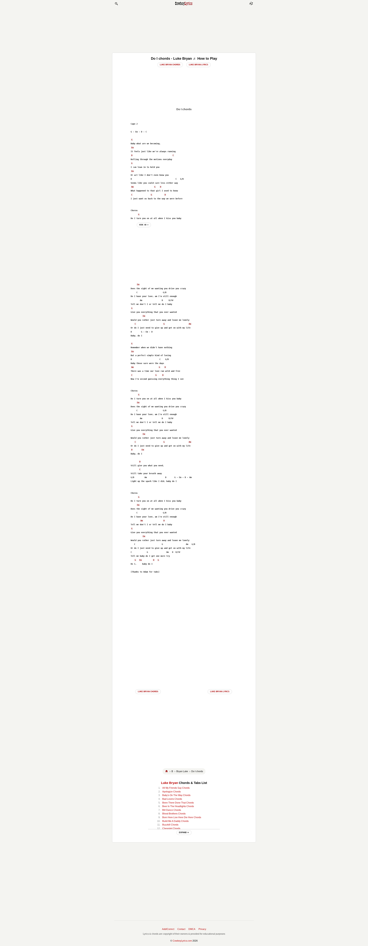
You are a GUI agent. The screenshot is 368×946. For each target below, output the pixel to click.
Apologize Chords (171, 791)
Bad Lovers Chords (172, 799)
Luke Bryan (169, 783)
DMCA (191, 929)
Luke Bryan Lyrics (198, 65)
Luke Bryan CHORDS (148, 691)
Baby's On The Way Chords (176, 795)
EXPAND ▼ (184, 832)
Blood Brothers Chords (174, 813)
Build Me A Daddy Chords (175, 821)
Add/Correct (168, 929)
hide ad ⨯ (143, 225)
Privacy (202, 929)
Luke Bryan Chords (170, 65)
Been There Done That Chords (178, 802)
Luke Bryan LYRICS (219, 691)
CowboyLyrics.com (182, 941)
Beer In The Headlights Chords (178, 806)
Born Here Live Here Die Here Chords (181, 817)
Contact (181, 929)
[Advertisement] (184, 29)
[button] (116, 3)
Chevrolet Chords (171, 828)
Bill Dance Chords (171, 810)
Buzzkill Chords (170, 824)
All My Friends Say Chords (176, 788)
